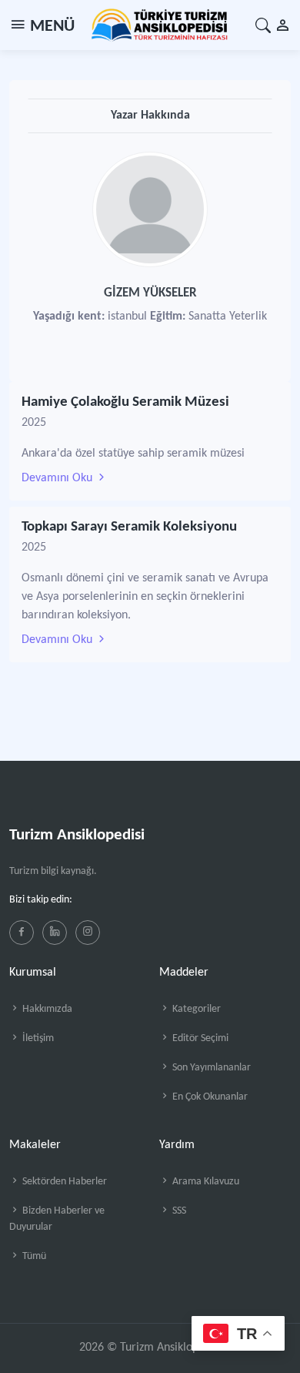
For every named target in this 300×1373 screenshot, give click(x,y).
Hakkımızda (46, 1009)
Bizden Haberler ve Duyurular (57, 1219)
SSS (178, 1211)
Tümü (33, 1256)
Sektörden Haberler (63, 1181)
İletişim (37, 1038)
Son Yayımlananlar (210, 1067)
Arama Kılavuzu (204, 1181)
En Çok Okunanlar (209, 1097)
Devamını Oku (58, 478)
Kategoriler (195, 1009)
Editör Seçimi (199, 1038)
